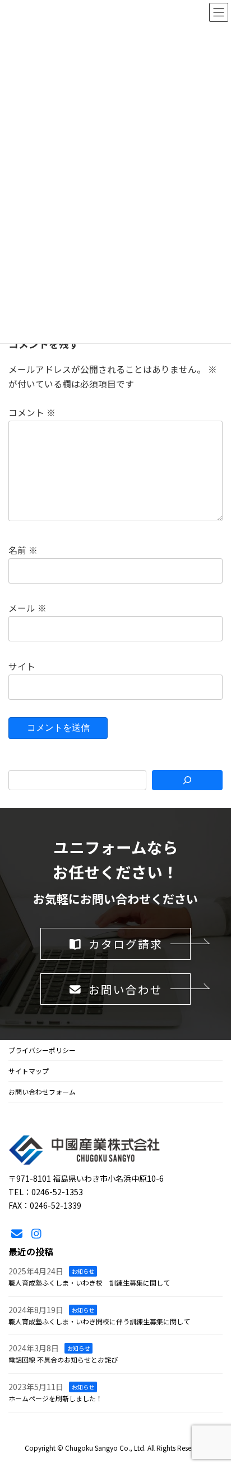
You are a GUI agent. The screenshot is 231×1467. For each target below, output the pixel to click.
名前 (23, 550)
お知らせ (83, 1272)
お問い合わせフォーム (42, 1091)
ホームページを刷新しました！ (55, 1398)
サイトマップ (28, 1071)
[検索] (187, 780)
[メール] (16, 1234)
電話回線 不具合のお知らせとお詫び (63, 1360)
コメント (32, 412)
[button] (115, 944)
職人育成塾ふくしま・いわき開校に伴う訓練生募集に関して (99, 1321)
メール (27, 608)
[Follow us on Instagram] (36, 1234)
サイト (21, 666)
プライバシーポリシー (42, 1050)
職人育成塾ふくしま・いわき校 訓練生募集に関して (89, 1282)
